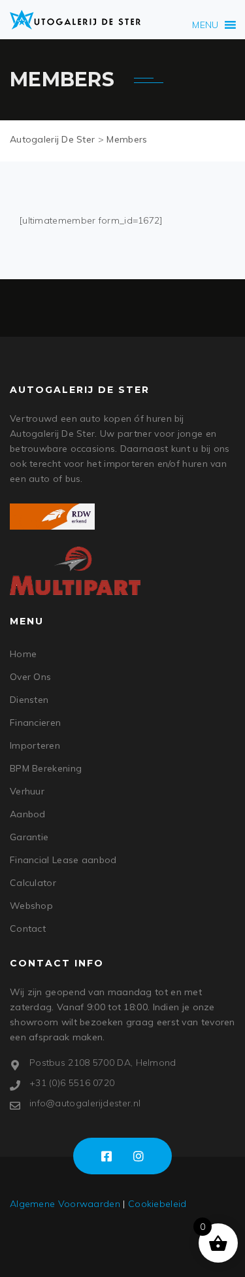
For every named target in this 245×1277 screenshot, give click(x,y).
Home (23, 654)
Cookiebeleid (157, 1204)
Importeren (35, 745)
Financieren (35, 722)
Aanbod (28, 814)
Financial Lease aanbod (63, 860)
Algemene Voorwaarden (65, 1204)
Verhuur (27, 791)
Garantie (29, 837)
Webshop (31, 905)
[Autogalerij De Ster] (75, 19)
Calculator (33, 883)
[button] (205, 25)
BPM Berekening (46, 768)
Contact (28, 928)
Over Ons (30, 677)
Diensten (29, 700)
